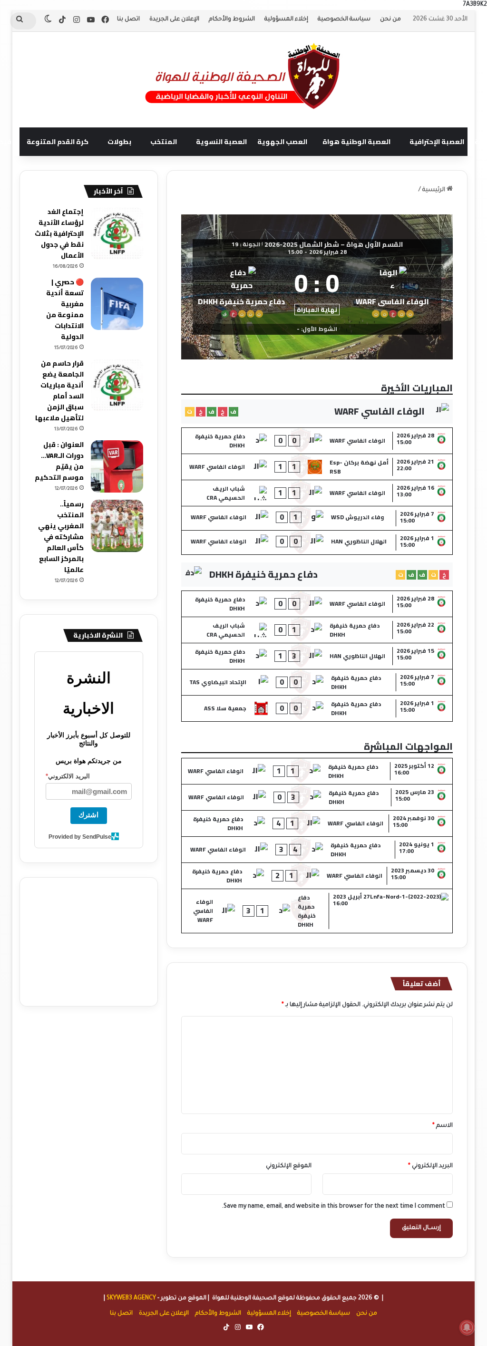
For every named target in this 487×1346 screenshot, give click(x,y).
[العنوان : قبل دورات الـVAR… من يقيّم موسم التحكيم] (117, 466)
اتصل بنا (128, 19)
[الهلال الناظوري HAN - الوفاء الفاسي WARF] (317, 542)
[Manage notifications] (467, 1327)
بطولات (119, 142)
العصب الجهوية (282, 142)
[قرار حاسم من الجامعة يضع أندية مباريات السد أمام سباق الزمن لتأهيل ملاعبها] (117, 385)
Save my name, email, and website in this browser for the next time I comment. (333, 1206)
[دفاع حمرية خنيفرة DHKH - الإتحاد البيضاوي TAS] (317, 682)
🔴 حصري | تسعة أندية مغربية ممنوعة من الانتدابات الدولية (65, 309)
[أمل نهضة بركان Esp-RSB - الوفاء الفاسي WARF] (317, 467)
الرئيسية (434, 190)
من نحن (390, 19)
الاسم (442, 1126)
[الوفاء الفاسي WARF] (392, 290)
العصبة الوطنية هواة (356, 142)
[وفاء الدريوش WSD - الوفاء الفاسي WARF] (317, 518)
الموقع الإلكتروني (289, 1166)
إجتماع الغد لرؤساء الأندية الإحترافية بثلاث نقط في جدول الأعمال (59, 233)
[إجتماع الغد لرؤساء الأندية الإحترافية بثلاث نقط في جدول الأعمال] (117, 233)
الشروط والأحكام (232, 19)
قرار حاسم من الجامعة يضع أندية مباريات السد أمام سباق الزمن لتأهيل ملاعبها (59, 390)
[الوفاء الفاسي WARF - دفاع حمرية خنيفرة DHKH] (317, 441)
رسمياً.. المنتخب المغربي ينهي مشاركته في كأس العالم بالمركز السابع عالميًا (61, 537)
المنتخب (163, 142)
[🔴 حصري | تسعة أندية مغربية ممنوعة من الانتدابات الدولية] (117, 304)
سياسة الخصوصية (344, 19)
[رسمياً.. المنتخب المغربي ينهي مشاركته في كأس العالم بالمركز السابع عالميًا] (117, 526)
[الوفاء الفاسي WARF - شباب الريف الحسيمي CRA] (317, 493)
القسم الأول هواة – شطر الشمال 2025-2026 (333, 244)
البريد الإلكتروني (430, 1166)
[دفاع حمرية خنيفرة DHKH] (242, 290)
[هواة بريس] (243, 74)
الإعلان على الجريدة (174, 19)
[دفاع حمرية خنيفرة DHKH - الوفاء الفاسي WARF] (317, 771)
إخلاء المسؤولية (286, 19)
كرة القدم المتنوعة (57, 142)
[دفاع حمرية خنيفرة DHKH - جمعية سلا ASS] (317, 708)
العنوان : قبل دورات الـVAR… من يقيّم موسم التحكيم (59, 461)
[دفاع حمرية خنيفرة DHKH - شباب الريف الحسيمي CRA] (317, 630)
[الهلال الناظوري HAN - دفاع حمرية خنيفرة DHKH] (317, 656)
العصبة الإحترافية (436, 142)
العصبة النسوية (221, 142)
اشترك (88, 815)
